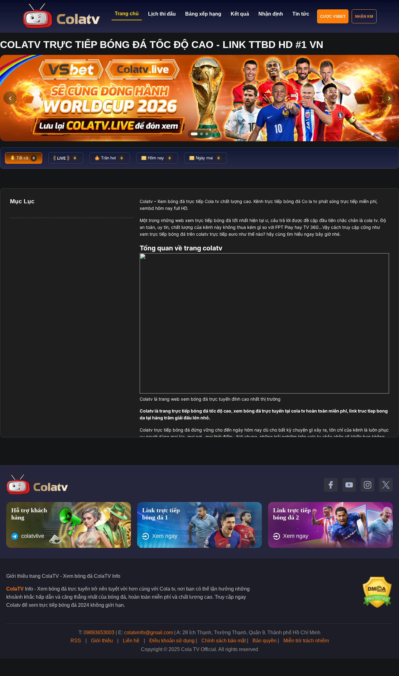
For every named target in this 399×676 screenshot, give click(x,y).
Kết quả (240, 14)
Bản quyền (264, 640)
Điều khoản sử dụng (172, 640)
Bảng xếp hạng (203, 14)
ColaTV (15, 589)
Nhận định (270, 14)
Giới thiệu (102, 640)
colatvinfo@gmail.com (148, 632)
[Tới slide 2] (201, 134)
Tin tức (300, 14)
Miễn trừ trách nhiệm (306, 640)
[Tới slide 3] (206, 134)
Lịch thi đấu (162, 14)
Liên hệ (131, 640)
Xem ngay (164, 536)
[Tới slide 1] (194, 134)
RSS (75, 640)
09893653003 (99, 632)
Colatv (146, 201)
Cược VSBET (332, 16)
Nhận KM (364, 16)
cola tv (371, 220)
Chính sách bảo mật (223, 640)
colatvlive (32, 536)
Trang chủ (127, 13)
